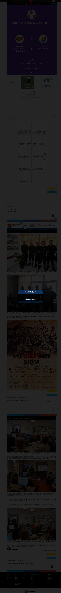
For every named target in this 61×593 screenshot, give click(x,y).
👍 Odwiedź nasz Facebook (28, 299)
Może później (34, 299)
